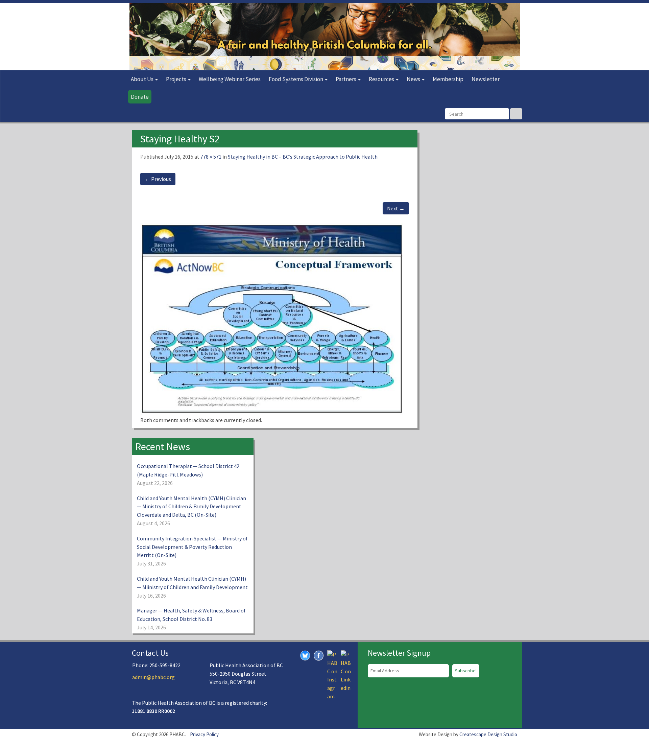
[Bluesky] (305, 655)
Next (396, 208)
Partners (346, 79)
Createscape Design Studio (488, 734)
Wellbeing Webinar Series (230, 79)
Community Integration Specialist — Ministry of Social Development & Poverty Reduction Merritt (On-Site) (192, 547)
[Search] (516, 113)
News (414, 79)
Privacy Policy (204, 734)
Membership (448, 79)
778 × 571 (210, 156)
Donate (140, 96)
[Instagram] (332, 674)
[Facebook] (319, 655)
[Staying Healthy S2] (271, 319)
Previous (158, 179)
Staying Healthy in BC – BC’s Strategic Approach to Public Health (303, 156)
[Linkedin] (346, 670)
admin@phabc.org (153, 677)
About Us (142, 79)
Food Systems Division (296, 79)
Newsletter (486, 79)
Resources (382, 79)
